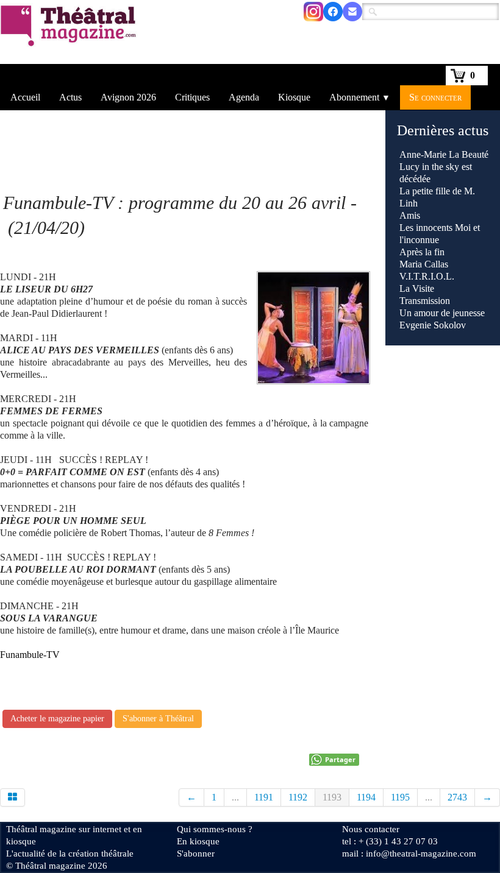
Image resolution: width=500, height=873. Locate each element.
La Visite (418, 288)
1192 (297, 797)
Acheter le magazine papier (57, 718)
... (235, 797)
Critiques (192, 97)
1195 (400, 797)
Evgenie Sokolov (432, 325)
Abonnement (359, 97)
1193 (332, 797)
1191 (263, 797)
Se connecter (435, 97)
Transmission (424, 300)
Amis (411, 215)
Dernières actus (442, 130)
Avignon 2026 (128, 97)
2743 (457, 797)
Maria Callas (423, 264)
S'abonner (196, 853)
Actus (70, 97)
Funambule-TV (30, 654)
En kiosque (198, 841)
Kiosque (294, 97)
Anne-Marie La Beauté (443, 154)
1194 (366, 797)
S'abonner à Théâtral (158, 718)
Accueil (25, 97)
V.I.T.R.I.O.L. (426, 276)
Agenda (244, 97)
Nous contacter (370, 829)
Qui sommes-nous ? (214, 829)
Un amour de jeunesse (442, 313)
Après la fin (422, 252)
